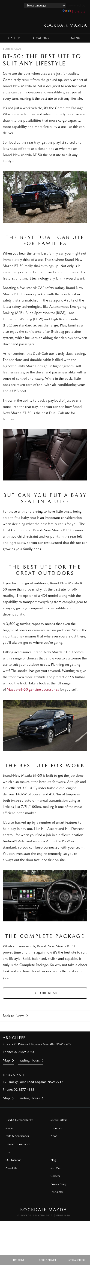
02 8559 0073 (24, 1052)
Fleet (8, 1152)
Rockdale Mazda (65, 25)
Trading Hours (29, 1060)
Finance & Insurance (18, 1144)
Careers (55, 1176)
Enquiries (56, 1128)
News (54, 1136)
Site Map (56, 1168)
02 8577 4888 (24, 1089)
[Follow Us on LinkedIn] (45, 1026)
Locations (40, 38)
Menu (75, 38)
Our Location (13, 1160)
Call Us (14, 38)
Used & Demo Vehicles (19, 1120)
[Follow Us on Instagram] (32, 1026)
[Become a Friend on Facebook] (57, 1026)
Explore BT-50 (45, 993)
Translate (78, 11)
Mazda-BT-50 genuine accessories (33, 689)
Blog (53, 1160)
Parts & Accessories (17, 1136)
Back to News (13, 1016)
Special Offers (59, 1120)
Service (10, 1128)
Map (6, 1060)
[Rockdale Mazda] (8, 25)
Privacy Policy (58, 1184)
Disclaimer (57, 1192)
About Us (11, 1168)
